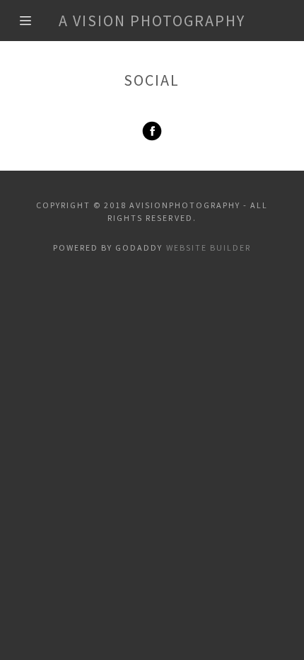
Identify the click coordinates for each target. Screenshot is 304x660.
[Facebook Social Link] (152, 131)
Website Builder (208, 247)
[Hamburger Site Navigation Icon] (30, 20)
